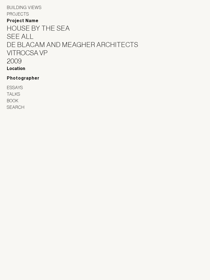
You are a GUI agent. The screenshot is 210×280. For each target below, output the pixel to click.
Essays (15, 87)
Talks (13, 94)
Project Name (23, 20)
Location (16, 68)
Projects (18, 13)
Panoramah (22, 141)
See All (24, 36)
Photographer (23, 78)
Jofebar (21, 129)
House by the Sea (42, 28)
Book (13, 100)
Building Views (24, 7)
